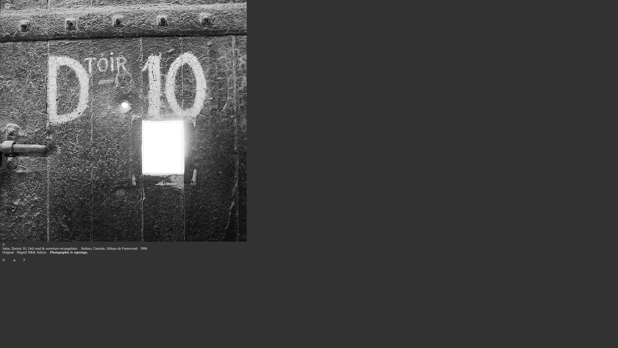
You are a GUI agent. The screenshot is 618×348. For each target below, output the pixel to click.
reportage (80, 252)
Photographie (59, 252)
